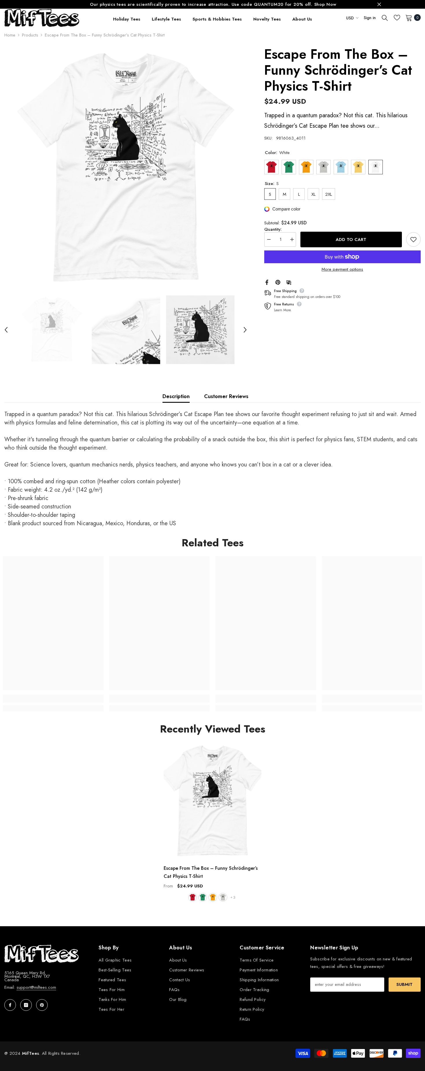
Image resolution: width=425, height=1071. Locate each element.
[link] (53, 699)
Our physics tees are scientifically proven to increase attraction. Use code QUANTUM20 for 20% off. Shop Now (213, 4)
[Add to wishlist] (413, 239)
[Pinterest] (277, 282)
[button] (6, 329)
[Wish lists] (397, 17)
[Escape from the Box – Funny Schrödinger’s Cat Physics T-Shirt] (212, 801)
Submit (404, 984)
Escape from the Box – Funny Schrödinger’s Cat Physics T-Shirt (211, 872)
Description (176, 396)
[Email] (288, 282)
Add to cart (351, 239)
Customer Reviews (226, 396)
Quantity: (273, 229)
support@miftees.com (36, 987)
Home (9, 35)
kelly (202, 897)
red (192, 897)
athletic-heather (223, 897)
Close (379, 4)
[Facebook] (266, 282)
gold (212, 897)
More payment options (342, 269)
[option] (212, 4)
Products (30, 35)
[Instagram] (26, 1005)
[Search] (385, 18)
